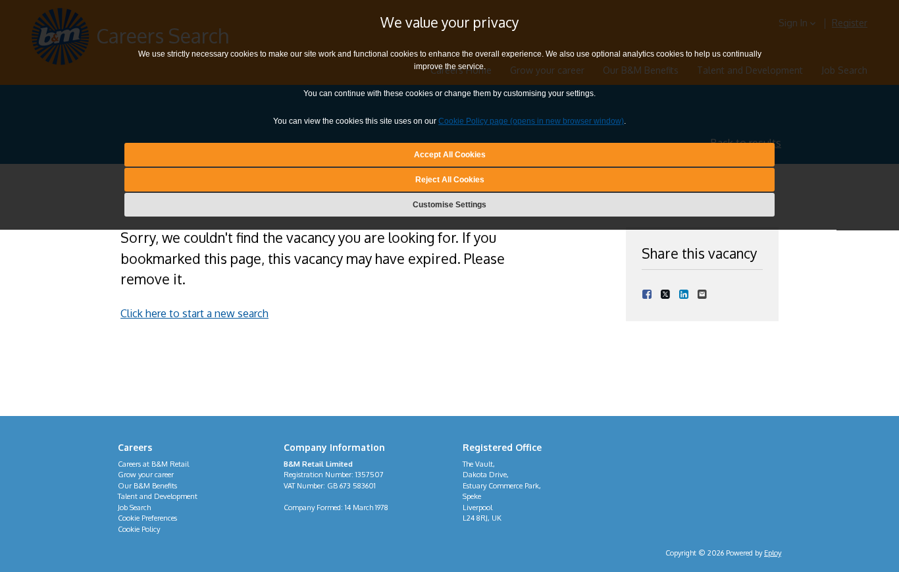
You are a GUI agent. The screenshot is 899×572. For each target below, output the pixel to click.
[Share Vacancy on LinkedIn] (684, 293)
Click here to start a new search (194, 313)
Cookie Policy (139, 529)
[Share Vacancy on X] (665, 293)
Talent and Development (157, 496)
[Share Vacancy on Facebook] (647, 293)
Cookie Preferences (147, 518)
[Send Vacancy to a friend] (702, 293)
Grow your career (146, 474)
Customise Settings (449, 205)
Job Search (134, 507)
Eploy (772, 553)
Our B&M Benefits (147, 485)
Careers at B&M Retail (153, 464)
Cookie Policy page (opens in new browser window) (531, 121)
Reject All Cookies (449, 180)
